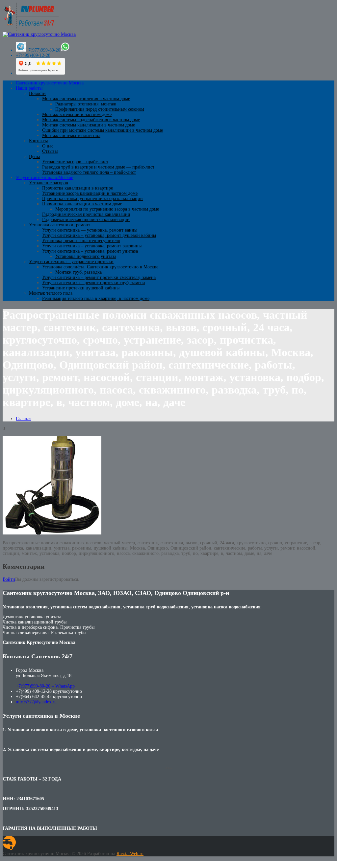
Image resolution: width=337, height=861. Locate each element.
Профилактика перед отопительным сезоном (99, 109)
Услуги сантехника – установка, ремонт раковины (92, 245)
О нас (47, 146)
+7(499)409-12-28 (33, 55)
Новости (37, 93)
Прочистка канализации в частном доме (82, 203)
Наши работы (29, 88)
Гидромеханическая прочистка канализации (86, 219)
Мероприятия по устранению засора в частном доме (107, 209)
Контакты (38, 140)
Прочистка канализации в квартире (77, 188)
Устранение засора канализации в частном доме (90, 193)
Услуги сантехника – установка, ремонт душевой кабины (99, 235)
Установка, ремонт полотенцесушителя (81, 240)
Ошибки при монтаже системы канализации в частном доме (102, 130)
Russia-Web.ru (130, 853)
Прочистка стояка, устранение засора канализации (92, 198)
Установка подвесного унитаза (85, 256)
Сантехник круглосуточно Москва (50, 82)
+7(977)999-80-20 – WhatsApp (45, 686)
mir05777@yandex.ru (36, 701)
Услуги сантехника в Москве (44, 177)
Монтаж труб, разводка (78, 272)
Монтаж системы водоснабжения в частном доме (91, 119)
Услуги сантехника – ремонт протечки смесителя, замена (99, 277)
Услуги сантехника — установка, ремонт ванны (89, 230)
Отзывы (50, 151)
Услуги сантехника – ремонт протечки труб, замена (93, 282)
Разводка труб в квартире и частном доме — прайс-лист (98, 167)
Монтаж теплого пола (50, 293)
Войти (9, 579)
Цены (34, 156)
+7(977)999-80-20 (43, 50)
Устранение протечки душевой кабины (80, 287)
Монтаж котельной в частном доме (77, 114)
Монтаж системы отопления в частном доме (86, 98)
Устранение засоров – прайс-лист (75, 161)
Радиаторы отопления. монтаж (85, 104)
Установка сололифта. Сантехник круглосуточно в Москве (100, 266)
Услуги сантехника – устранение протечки (71, 261)
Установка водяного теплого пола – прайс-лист (89, 172)
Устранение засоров (48, 182)
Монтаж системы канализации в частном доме (88, 125)
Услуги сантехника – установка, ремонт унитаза (90, 251)
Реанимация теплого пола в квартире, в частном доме (95, 298)
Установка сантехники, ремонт (59, 224)
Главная (23, 418)
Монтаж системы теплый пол (71, 135)
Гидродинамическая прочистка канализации (86, 214)
